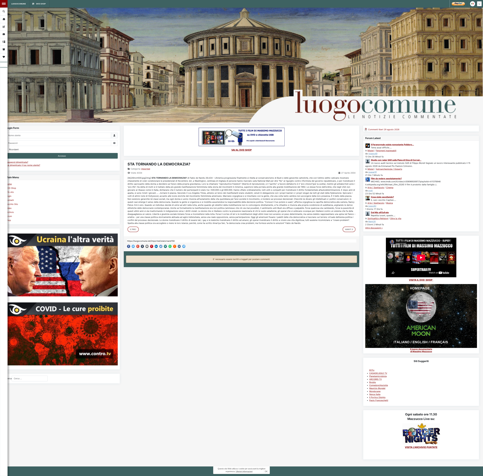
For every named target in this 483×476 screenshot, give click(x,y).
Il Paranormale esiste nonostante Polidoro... (392, 144)
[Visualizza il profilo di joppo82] (367, 198)
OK (266, 471)
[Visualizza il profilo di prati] (367, 179)
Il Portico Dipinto (377, 397)
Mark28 (372, 221)
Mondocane (374, 391)
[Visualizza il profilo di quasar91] (367, 161)
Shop (8, 220)
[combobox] (30, 378)
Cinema (389, 187)
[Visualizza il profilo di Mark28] (367, 213)
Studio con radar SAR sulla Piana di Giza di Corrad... (396, 160)
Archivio (10, 212)
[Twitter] (133, 246)
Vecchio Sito (12, 204)
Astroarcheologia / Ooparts (389, 169)
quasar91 (372, 172)
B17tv (371, 370)
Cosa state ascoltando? (382, 197)
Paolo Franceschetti (378, 400)
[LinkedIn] (156, 246)
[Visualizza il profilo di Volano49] (367, 145)
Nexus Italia (374, 394)
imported (145, 169)
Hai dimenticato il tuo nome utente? (23, 165)
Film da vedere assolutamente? (386, 178)
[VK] (179, 246)
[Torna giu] (479, 3)
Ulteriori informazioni (244, 471)
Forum (9, 216)
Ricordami (14, 149)
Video (9, 208)
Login (8, 196)
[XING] (165, 246)
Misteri (371, 150)
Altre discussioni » (374, 228)
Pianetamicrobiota (378, 376)
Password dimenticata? (17, 162)
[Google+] (137, 246)
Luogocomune (18, 4)
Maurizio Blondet (377, 388)
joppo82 (372, 206)
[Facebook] (128, 246)
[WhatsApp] (169, 246)
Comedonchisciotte (378, 385)
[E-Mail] (146, 246)
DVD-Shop (11, 188)
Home (9, 184)
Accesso (62, 156)
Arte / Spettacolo (376, 187)
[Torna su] (478, 471)
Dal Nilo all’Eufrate (380, 212)
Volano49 (372, 153)
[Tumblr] (142, 246)
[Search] (4, 11)
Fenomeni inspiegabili (386, 150)
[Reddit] (160, 246)
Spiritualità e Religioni (378, 218)
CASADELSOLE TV (378, 373)
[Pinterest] (151, 246)
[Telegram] (183, 246)
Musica (389, 203)
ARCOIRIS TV (375, 379)
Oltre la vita (395, 218)
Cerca (9, 378)
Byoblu (372, 382)
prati (370, 190)
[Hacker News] (174, 246)
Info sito (10, 192)
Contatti (10, 200)
